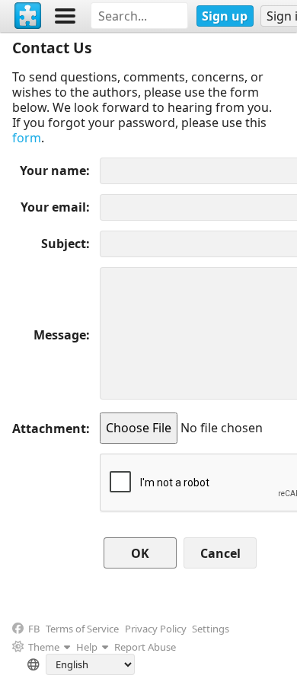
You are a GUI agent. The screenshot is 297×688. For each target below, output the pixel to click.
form (26, 137)
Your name (53, 170)
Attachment (49, 428)
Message (60, 334)
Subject (63, 243)
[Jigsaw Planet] (28, 16)
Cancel (220, 553)
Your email (53, 207)
